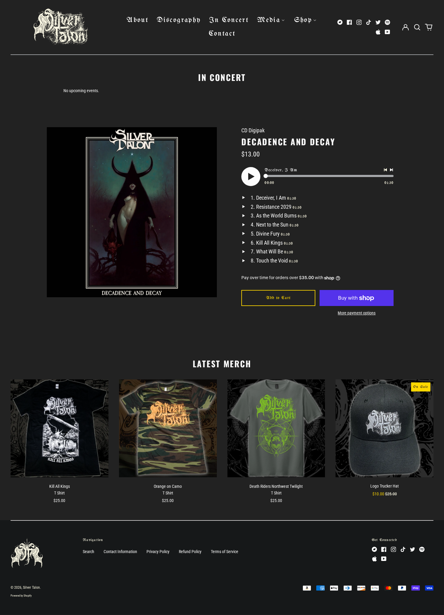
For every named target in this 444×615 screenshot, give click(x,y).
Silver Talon (31, 587)
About (137, 20)
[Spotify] (387, 22)
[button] (417, 27)
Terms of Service (224, 551)
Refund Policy (190, 551)
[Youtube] (387, 32)
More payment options (356, 313)
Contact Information (120, 551)
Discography (179, 20)
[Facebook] (349, 22)
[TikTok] (368, 22)
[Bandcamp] (340, 22)
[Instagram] (359, 22)
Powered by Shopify (21, 595)
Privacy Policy (157, 551)
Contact (222, 33)
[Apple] (378, 32)
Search (88, 551)
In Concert (229, 20)
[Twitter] (378, 22)
